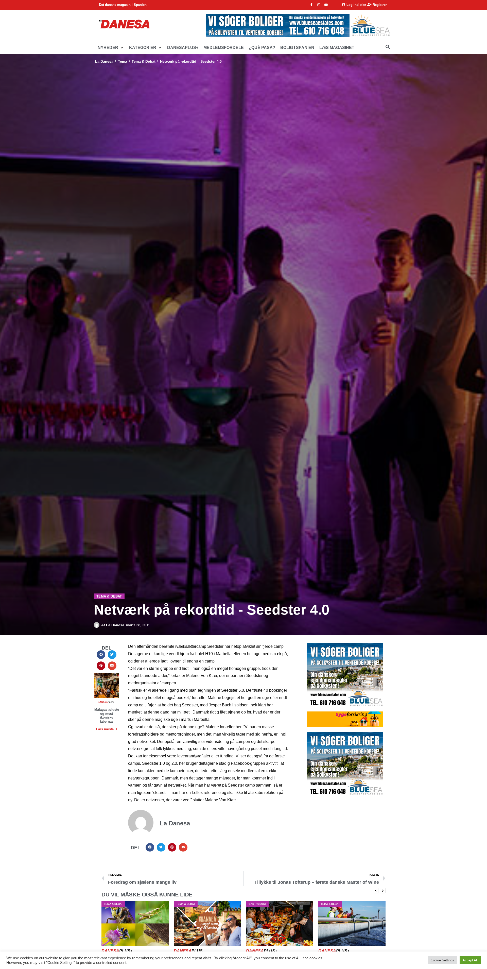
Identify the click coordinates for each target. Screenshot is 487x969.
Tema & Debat (143, 61)
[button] (111, 48)
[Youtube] (326, 5)
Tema (122, 61)
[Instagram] (319, 5)
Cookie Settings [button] (442, 960)
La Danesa (104, 61)
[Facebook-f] (311, 5)
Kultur (326, 904)
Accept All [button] (470, 960)
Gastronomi (185, 904)
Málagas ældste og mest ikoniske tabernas (106, 715)
